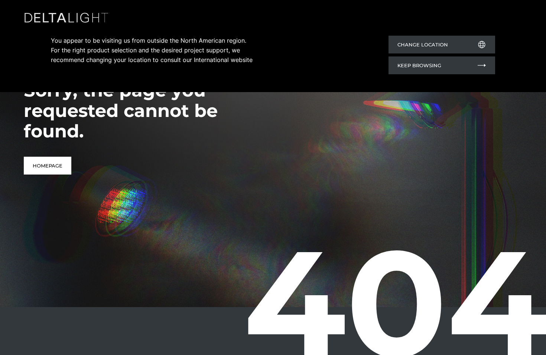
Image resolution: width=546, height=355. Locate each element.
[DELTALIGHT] (68, 19)
